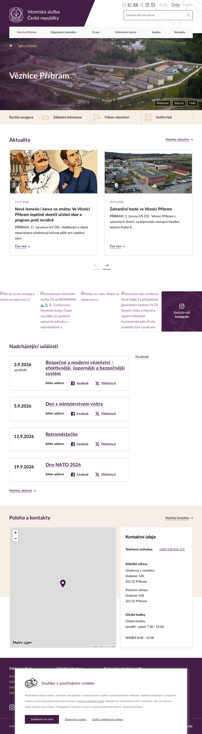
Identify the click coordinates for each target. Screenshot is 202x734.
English (188, 4)
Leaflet (95, 646)
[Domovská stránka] (10, 45)
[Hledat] (189, 15)
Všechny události (20, 490)
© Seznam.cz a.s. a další (107, 646)
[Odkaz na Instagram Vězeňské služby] (124, 4)
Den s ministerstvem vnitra (74, 404)
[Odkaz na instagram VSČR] (20, 311)
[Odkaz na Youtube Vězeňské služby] (135, 4)
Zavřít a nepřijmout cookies (107, 719)
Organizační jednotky (63, 32)
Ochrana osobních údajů (91, 701)
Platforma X (108, 383)
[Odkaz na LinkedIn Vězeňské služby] (147, 4)
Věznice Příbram (27, 32)
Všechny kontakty (177, 518)
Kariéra (156, 32)
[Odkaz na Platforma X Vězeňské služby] (142, 4)
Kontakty (179, 32)
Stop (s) (178, 103)
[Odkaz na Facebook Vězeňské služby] (129, 4)
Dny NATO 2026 (63, 465)
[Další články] (106, 265)
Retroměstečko (62, 434)
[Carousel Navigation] (101, 265)
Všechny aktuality (177, 139)
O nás (96, 32)
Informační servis (126, 32)
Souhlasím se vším (42, 719)
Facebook (82, 383)
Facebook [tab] (142, 356)
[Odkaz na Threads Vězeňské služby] (153, 4)
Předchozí (162, 103)
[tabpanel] (164, 426)
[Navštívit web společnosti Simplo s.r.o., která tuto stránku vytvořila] (187, 726)
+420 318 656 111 (172, 549)
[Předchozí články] (96, 265)
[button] (63, 584)
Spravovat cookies (75, 719)
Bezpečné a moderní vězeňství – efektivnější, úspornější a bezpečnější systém (85, 368)
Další (192, 103)
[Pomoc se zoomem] (163, 4)
